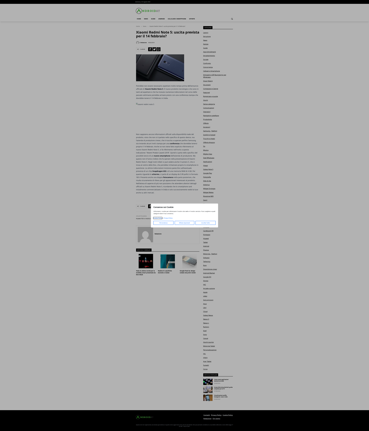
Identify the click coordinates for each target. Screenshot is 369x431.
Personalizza (163, 223)
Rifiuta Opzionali (184, 223)
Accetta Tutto (205, 223)
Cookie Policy (157, 218)
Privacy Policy (168, 218)
